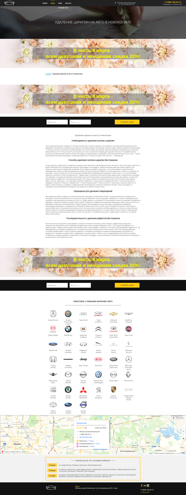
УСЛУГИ (53, 3)
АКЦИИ (60, 3)
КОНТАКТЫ (68, 3)
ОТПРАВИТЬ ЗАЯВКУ (127, 122)
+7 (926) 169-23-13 (172, 2)
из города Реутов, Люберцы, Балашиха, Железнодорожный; (80, 465)
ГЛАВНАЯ (44, 3)
